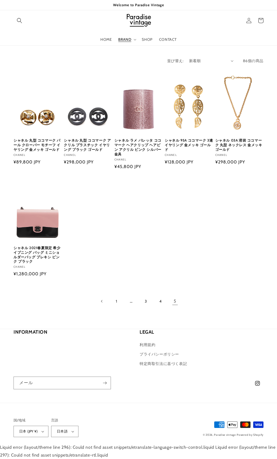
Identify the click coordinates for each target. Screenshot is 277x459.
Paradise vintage (225, 435)
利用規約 (147, 344)
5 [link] (175, 301)
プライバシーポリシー (159, 354)
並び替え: (175, 60)
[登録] (105, 383)
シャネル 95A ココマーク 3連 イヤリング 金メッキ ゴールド (189, 145)
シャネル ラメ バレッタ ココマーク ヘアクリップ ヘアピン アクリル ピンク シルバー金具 (137, 147)
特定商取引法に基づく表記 (163, 363)
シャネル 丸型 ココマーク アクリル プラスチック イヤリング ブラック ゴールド (87, 145)
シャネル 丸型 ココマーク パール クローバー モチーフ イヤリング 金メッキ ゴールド (37, 145)
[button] (19, 20)
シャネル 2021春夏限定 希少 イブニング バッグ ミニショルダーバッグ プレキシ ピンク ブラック (37, 255)
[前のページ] (102, 301)
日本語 (62, 431)
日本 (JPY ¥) (28, 431)
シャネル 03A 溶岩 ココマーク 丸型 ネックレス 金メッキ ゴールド (238, 145)
